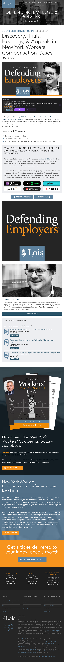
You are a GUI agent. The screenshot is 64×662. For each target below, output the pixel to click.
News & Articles (6, 609)
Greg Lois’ (6, 452)
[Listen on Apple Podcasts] (12, 183)
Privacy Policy (47, 611)
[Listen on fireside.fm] (51, 189)
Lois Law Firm (23, 639)
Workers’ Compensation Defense (34, 2)
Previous (23, 197)
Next (42, 197)
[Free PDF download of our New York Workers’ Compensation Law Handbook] (32, 401)
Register (15, 335)
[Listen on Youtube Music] (32, 189)
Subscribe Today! (34, 559)
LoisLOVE (46, 600)
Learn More (31, 314)
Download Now (13, 468)
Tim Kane (21, 119)
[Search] (45, 5)
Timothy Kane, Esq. (11, 300)
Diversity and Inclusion (50, 603)
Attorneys (4, 606)
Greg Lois (46, 630)
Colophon (46, 609)
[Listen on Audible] (12, 189)
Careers (42, 5)
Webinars (55, 2)
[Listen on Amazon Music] (51, 183)
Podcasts (36, 5)
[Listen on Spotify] (32, 183)
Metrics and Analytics (49, 606)
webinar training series (47, 159)
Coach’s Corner (27, 609)
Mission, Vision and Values (9, 603)
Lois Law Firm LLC (55, 630)
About (22, 2)
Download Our (27, 441)
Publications (48, 2)
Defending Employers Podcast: (19, 31)
